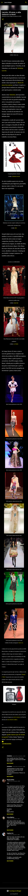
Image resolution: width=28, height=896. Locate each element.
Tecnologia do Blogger (15, 891)
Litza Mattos (10, 817)
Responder (10, 763)
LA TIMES (16, 344)
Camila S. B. (10, 833)
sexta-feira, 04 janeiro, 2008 (13, 818)
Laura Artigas (8, 2)
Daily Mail (16, 303)
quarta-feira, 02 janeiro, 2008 (19, 756)
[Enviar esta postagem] (3, 742)
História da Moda (6, 743)
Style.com (20, 642)
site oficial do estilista (12, 719)
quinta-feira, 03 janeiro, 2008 (19, 766)
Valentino (12, 94)
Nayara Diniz (10, 779)
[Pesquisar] (26, 2)
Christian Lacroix (16, 176)
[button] (3, 19)
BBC (16, 228)
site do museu (16, 717)
